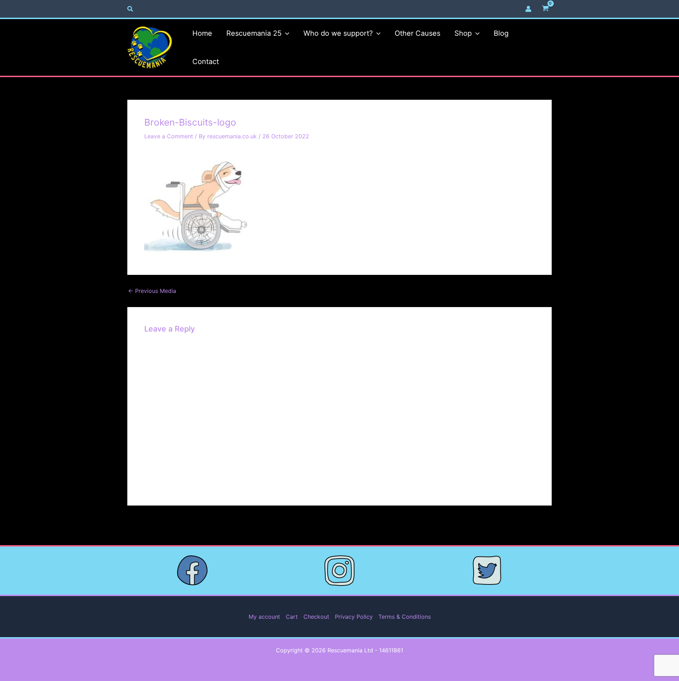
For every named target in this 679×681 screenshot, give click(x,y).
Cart (292, 616)
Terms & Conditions (404, 616)
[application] (285, 33)
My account (264, 616)
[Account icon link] (528, 9)
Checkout (316, 616)
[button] (130, 9)
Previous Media (152, 291)
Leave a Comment (168, 136)
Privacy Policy (354, 616)
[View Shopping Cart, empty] (545, 9)
